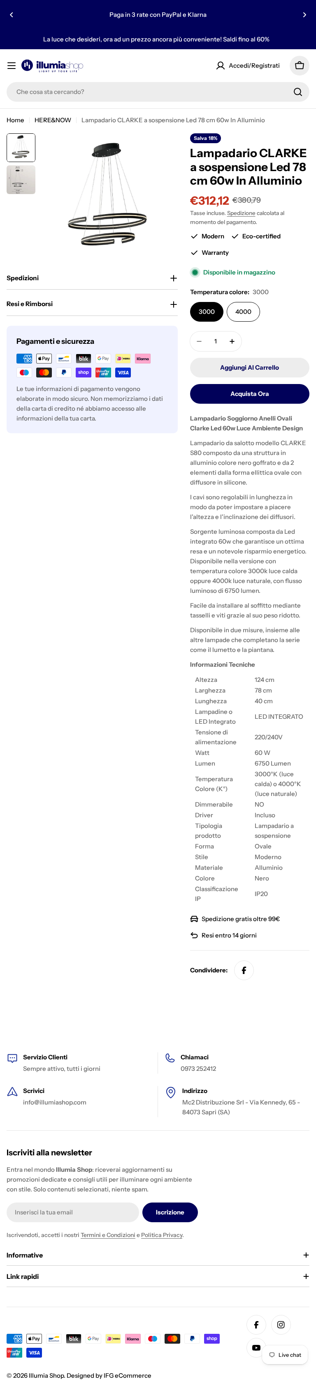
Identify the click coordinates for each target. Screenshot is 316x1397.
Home (15, 120)
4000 (243, 312)
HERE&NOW (53, 120)
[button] (11, 15)
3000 (207, 312)
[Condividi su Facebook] (244, 970)
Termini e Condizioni (108, 1235)
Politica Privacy (161, 1235)
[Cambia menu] (11, 66)
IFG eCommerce (127, 1375)
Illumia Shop (46, 1375)
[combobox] (158, 92)
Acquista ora (249, 394)
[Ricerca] (298, 92)
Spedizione (241, 213)
